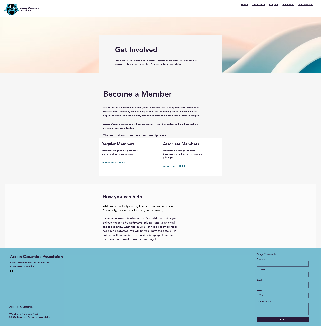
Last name (261, 269)
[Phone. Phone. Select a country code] (261, 295)
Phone (259, 290)
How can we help (264, 301)
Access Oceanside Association (29, 9)
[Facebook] (11, 271)
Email (259, 280)
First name (261, 259)
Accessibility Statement (21, 306)
